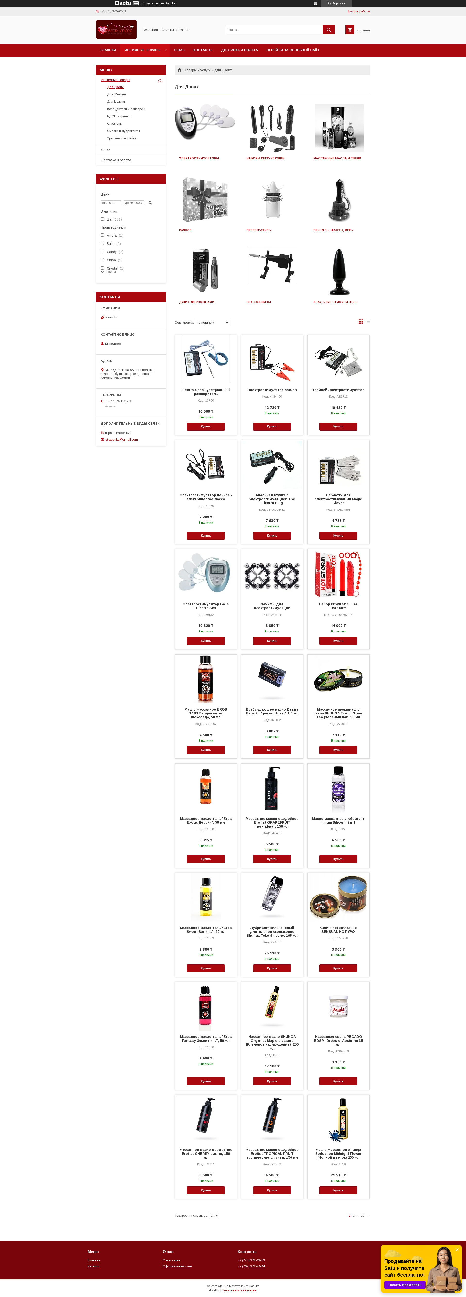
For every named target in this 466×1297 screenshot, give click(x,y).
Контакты (202, 50)
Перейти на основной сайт (293, 50)
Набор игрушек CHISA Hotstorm (338, 606)
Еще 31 (110, 272)
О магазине (171, 1260)
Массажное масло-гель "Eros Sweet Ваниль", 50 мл (206, 930)
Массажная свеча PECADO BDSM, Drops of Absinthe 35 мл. (338, 1040)
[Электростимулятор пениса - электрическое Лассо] (206, 464)
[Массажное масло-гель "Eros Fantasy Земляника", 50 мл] (206, 1006)
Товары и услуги (197, 70)
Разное (185, 230)
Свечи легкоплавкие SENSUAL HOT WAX (338, 930)
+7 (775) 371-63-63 (251, 1260)
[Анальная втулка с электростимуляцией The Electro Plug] (272, 464)
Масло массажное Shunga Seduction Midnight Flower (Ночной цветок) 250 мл (338, 1153)
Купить (206, 426)
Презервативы (259, 230)
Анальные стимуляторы (335, 302)
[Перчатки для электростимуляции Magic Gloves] (338, 464)
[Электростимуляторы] (205, 128)
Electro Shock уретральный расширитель (206, 392)
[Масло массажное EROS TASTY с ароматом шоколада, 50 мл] (206, 679)
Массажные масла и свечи (337, 158)
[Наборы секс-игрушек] (272, 128)
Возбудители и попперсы (126, 109)
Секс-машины (258, 302)
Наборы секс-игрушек (265, 158)
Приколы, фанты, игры (333, 230)
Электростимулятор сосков (272, 390)
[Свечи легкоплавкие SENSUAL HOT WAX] (338, 897)
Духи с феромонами (196, 302)
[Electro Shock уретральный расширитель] (206, 359)
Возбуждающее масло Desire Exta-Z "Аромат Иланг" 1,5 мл (272, 711)
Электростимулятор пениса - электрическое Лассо (206, 497)
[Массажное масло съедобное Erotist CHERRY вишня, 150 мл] (206, 1119)
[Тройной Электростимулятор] (338, 359)
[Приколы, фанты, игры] (339, 200)
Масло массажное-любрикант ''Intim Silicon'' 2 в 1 (338, 820)
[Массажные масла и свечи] (339, 128)
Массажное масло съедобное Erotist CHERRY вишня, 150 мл (205, 1153)
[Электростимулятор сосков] (272, 359)
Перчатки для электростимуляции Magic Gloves (338, 499)
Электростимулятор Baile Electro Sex (206, 606)
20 (362, 1215)
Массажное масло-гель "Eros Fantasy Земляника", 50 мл (206, 1039)
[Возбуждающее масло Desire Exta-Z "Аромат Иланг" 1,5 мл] (272, 679)
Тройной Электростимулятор (338, 390)
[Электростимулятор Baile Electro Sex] (206, 573)
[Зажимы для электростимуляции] (272, 573)
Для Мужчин (116, 101)
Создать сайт (150, 3)
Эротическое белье (121, 138)
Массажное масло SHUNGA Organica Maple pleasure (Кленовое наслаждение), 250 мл (272, 1042)
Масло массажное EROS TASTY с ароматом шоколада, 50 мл (205, 713)
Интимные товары (142, 50)
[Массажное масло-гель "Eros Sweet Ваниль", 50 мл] (206, 897)
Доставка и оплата (239, 50)
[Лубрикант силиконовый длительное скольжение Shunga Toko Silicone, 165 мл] (272, 897)
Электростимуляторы (199, 158)
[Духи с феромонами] (205, 271)
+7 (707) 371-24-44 (251, 1266)
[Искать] (329, 29)
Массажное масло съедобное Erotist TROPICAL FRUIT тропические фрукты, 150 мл (272, 1153)
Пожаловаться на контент (239, 1290)
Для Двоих (115, 87)
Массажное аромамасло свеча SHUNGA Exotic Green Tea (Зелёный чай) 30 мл (338, 713)
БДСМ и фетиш (119, 116)
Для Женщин (116, 94)
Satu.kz (254, 1286)
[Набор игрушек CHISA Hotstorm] (338, 573)
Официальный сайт (177, 1266)
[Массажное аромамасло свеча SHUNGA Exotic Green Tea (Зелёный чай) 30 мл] (338, 679)
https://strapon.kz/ (118, 432)
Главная (108, 50)
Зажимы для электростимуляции (272, 606)
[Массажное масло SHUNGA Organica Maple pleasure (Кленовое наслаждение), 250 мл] (272, 1006)
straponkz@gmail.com (121, 439)
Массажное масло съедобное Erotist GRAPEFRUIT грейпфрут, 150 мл (272, 822)
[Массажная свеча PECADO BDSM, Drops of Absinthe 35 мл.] (338, 1006)
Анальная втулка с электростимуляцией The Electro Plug (272, 499)
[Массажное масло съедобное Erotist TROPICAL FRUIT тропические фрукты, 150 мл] (272, 1119)
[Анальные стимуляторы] (339, 271)
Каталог (94, 1266)
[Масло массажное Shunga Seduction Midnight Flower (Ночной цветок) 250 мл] (338, 1119)
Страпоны (114, 123)
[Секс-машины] (272, 271)
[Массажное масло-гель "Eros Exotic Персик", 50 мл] (206, 788)
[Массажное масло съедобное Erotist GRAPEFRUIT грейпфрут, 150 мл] (272, 788)
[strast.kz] (116, 38)
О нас (179, 50)
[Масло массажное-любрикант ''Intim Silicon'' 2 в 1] (338, 788)
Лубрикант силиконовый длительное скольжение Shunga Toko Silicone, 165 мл (272, 931)
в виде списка (368, 322)
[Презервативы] (272, 200)
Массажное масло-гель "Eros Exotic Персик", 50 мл (206, 820)
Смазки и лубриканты (123, 131)
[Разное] (205, 200)
